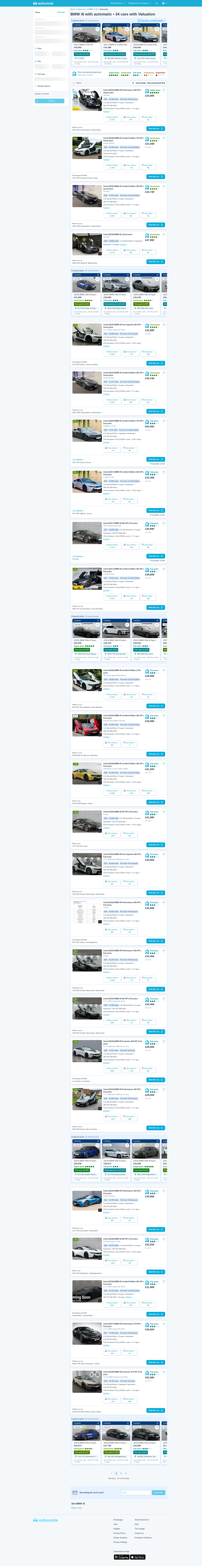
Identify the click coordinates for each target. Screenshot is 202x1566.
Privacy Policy (119, 1533)
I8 (96, 9)
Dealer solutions (120, 1538)
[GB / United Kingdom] (164, 3)
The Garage (140, 1529)
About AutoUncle (142, 1520)
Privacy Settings (120, 1542)
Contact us (139, 1533)
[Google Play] (122, 1556)
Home (72, 9)
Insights (116, 1529)
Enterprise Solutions (143, 1538)
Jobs (115, 1524)
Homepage (118, 1520)
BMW (91, 9)
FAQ (136, 1524)
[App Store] (138, 1556)
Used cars (82, 9)
